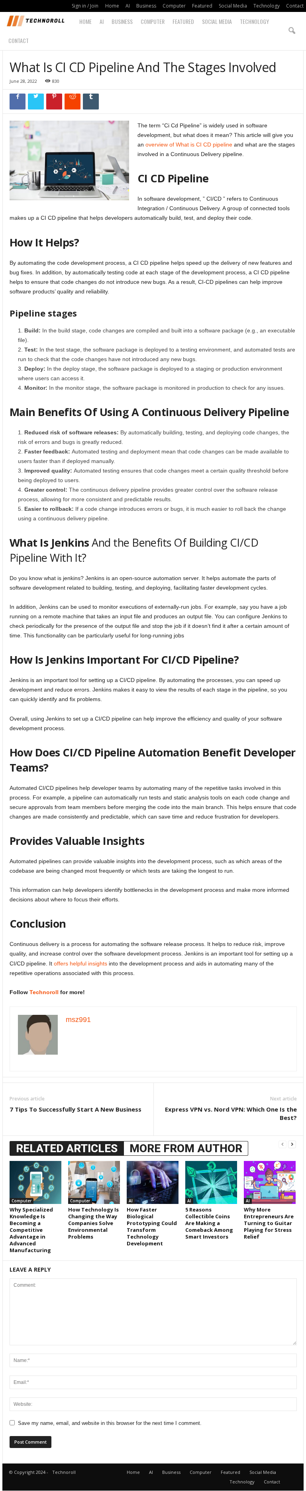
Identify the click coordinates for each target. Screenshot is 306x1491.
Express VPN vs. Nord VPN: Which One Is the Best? (231, 1113)
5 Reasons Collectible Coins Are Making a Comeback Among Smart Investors (209, 1223)
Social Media (233, 5)
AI (128, 5)
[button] (291, 31)
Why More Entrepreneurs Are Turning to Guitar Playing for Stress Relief (269, 1223)
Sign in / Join (85, 5)
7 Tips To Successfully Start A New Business (75, 1109)
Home (112, 5)
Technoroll (44, 992)
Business (146, 5)
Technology (266, 5)
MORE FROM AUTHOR (185, 1148)
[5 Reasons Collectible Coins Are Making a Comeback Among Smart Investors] (211, 1182)
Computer (174, 5)
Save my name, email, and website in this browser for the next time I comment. (110, 1423)
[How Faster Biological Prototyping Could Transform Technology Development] (152, 1182)
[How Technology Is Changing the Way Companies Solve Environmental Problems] (94, 1182)
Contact (295, 5)
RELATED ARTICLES (67, 1148)
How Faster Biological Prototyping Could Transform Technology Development (152, 1226)
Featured (202, 5)
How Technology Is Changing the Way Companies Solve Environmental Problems (93, 1223)
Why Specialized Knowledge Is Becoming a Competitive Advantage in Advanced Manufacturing (31, 1230)
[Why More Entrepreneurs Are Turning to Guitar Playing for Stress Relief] (270, 1182)
